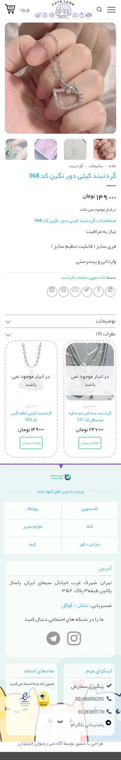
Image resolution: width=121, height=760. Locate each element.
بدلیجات (96, 165)
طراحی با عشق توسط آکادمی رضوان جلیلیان (60, 743)
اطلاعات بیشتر (90, 442)
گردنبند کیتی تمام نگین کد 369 (31, 416)
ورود (24, 9)
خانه (112, 165)
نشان (82, 605)
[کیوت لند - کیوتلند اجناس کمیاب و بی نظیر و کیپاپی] (63, 9)
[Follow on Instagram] (74, 640)
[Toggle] (8, 322)
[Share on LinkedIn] (52, 291)
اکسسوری (97, 277)
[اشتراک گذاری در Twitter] (87, 291)
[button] (111, 10)
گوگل (67, 605)
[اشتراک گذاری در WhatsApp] (110, 291)
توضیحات (106, 321)
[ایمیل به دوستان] (75, 291)
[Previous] (106, 78)
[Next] (10, 78)
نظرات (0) (106, 334)
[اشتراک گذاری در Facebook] (98, 291)
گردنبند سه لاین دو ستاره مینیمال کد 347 (90, 416)
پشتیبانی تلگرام (88, 724)
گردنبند (76, 165)
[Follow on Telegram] (53, 640)
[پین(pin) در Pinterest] (63, 291)
